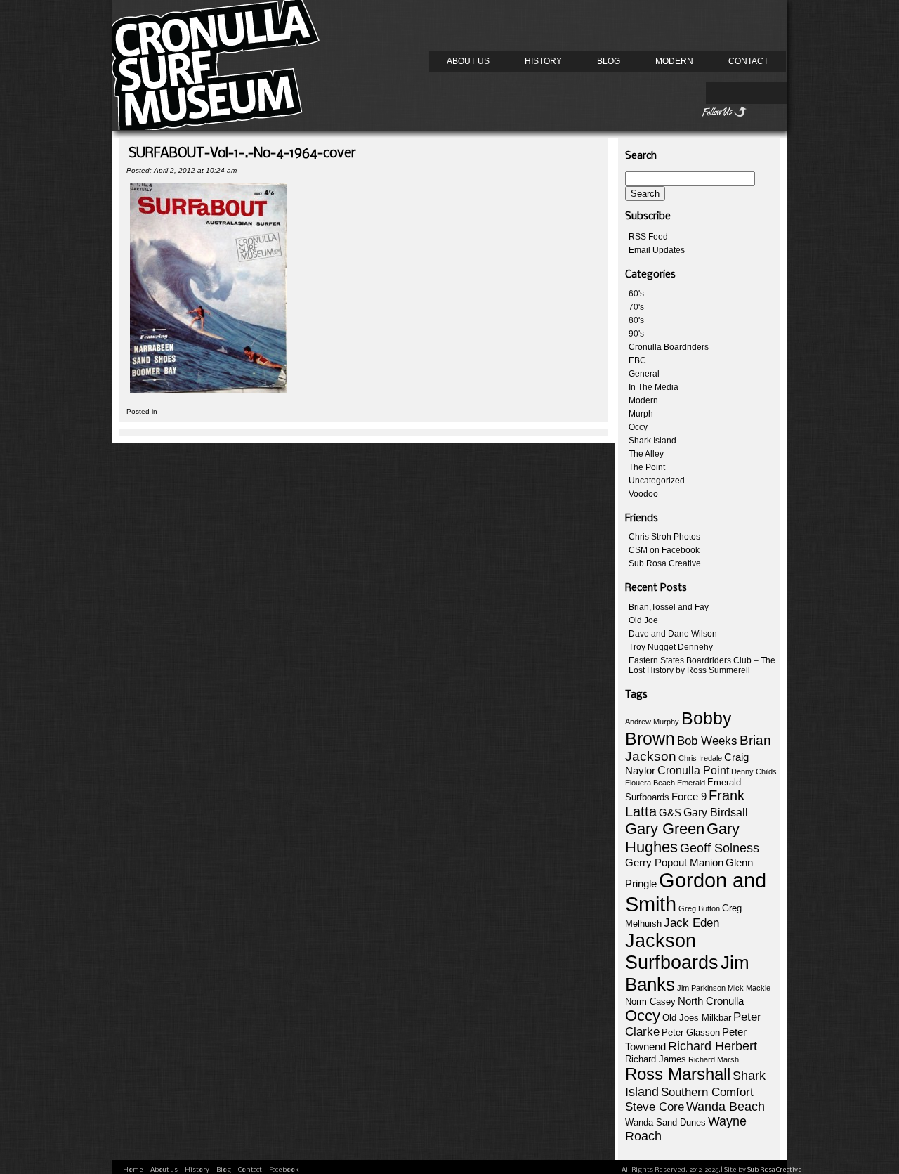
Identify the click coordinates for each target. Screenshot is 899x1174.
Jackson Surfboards (671, 951)
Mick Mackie (749, 988)
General (644, 374)
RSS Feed (648, 237)
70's (636, 307)
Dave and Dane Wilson (673, 634)
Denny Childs (754, 771)
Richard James (655, 1059)
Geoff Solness (719, 848)
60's (636, 294)
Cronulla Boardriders (669, 347)
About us (468, 61)
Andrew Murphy (652, 721)
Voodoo (643, 494)
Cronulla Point (693, 770)
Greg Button (699, 908)
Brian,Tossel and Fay (669, 607)
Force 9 (689, 796)
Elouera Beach (650, 782)
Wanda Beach (725, 1107)
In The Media (653, 387)
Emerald (691, 782)
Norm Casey (650, 1001)
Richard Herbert (712, 1046)
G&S (670, 812)
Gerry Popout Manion (674, 862)
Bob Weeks (707, 741)
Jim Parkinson (701, 988)
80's (636, 320)
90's (636, 334)
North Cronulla (711, 1001)
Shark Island (652, 440)
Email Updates (657, 250)
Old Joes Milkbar (696, 1017)
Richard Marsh (713, 1059)
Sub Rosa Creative (665, 563)
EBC (637, 360)
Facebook (284, 1170)
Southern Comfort (707, 1092)
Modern (674, 61)
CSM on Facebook (664, 550)
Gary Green (664, 828)
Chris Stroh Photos (664, 537)
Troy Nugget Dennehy (671, 647)
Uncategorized (657, 480)
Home (133, 1170)
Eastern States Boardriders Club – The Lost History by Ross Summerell (702, 665)
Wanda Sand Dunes (665, 1122)
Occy (638, 427)
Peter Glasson (691, 1032)
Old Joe (643, 620)
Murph (641, 414)
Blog (608, 61)
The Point (647, 467)
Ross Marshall (677, 1073)
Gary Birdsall (715, 812)
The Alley (646, 454)
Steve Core (654, 1107)
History (543, 61)
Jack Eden (691, 923)
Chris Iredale (700, 758)
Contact (748, 61)
